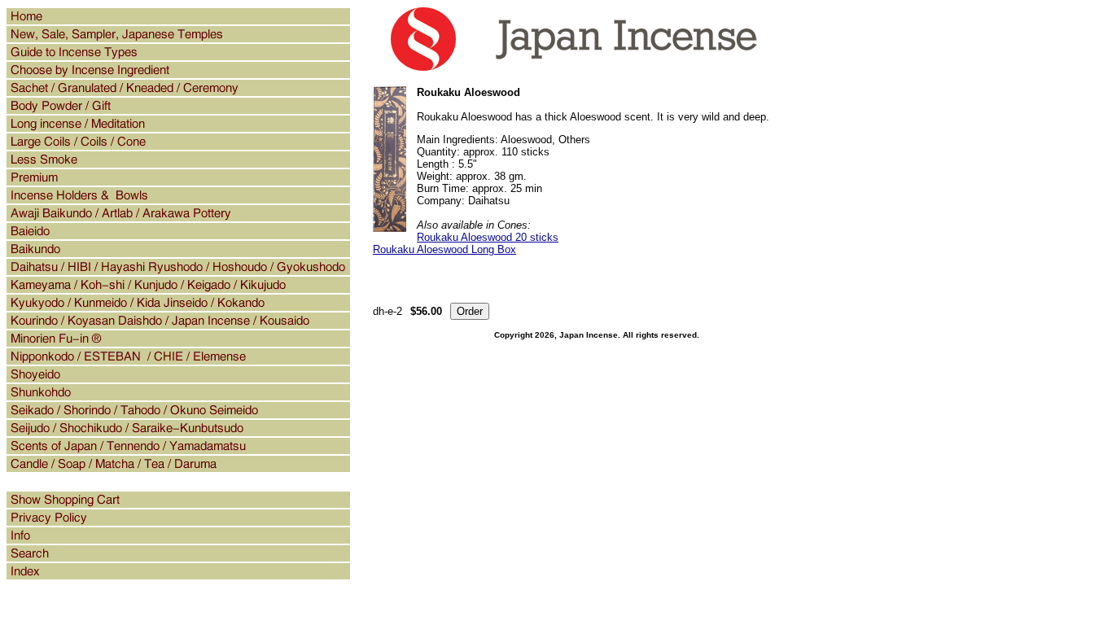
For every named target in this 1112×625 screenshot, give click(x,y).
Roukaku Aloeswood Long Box (444, 249)
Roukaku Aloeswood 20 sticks (487, 237)
